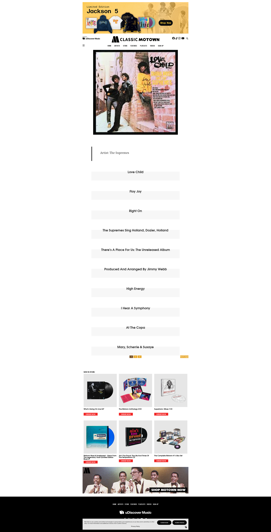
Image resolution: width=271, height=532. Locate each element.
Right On (135, 210)
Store (125, 46)
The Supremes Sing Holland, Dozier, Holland (135, 229)
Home (109, 46)
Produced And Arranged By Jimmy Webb (135, 268)
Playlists (143, 46)
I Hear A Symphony (135, 307)
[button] (100, 395)
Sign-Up (161, 46)
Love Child (135, 171)
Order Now (90, 414)
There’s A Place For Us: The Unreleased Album (135, 249)
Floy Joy (136, 191)
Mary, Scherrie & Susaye (135, 346)
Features (133, 46)
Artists (117, 46)
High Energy (135, 288)
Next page (184, 357)
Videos (152, 46)
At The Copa (135, 327)
